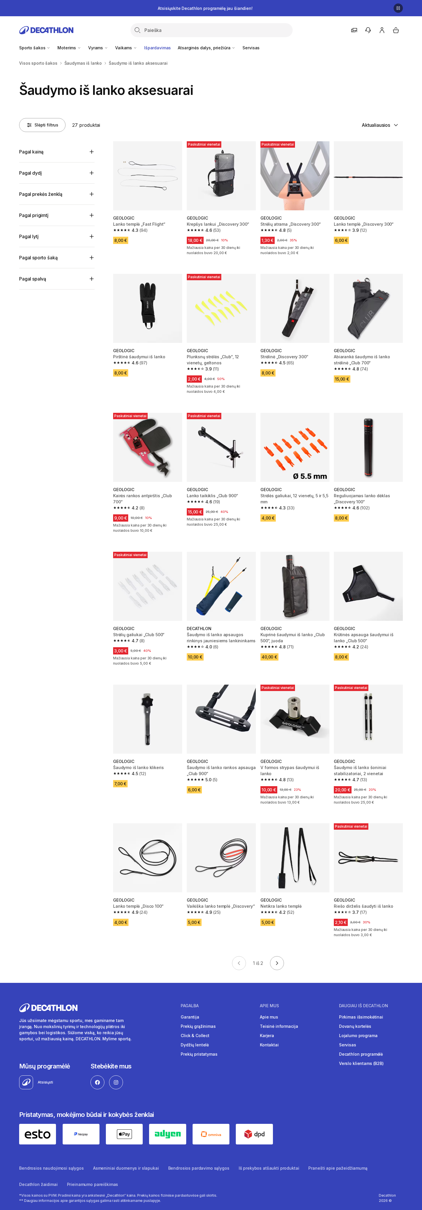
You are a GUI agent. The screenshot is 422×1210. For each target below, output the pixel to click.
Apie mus (269, 1016)
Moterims (67, 47)
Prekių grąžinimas (198, 1026)
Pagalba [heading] (190, 1005)
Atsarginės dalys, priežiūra (204, 47)
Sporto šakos (32, 47)
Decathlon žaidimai (38, 1184)
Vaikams (124, 47)
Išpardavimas (157, 47)
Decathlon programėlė (361, 1054)
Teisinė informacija (279, 1026)
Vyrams (96, 47)
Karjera (267, 1035)
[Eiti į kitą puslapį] (277, 963)
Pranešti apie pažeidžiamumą (337, 1168)
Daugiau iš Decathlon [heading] (363, 1005)
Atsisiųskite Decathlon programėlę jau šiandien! (205, 8)
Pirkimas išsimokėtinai (361, 1016)
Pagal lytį (28, 236)
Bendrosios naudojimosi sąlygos (51, 1168)
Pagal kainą (31, 152)
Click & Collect (195, 1035)
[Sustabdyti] (398, 8)
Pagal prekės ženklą (40, 194)
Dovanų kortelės (355, 1026)
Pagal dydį (30, 173)
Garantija (190, 1016)
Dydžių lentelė (195, 1044)
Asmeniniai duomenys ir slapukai (126, 1168)
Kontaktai (269, 1044)
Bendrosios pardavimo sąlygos (198, 1168)
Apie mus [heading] (269, 1005)
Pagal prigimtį (33, 215)
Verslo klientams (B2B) (361, 1063)
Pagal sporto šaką (38, 258)
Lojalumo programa (358, 1035)
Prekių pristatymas (199, 1054)
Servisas (251, 47)
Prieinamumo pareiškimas (92, 1184)
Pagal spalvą (32, 279)
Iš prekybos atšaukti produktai (269, 1168)
